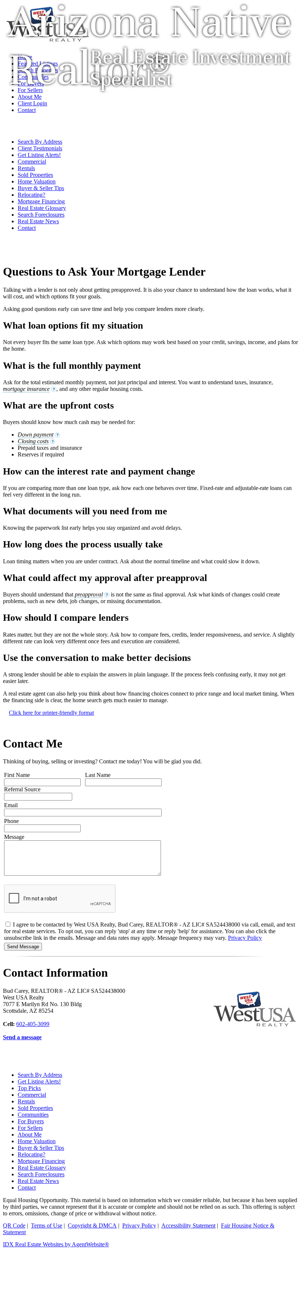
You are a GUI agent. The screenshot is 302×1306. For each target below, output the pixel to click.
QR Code (14, 1225)
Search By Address (40, 142)
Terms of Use (46, 1225)
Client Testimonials (40, 148)
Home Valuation (37, 181)
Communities (33, 1114)
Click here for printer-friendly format (51, 713)
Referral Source (22, 789)
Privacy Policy (245, 938)
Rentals (26, 168)
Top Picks (29, 1088)
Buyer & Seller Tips (41, 188)
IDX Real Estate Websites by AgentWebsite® (56, 1244)
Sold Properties (35, 175)
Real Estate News (38, 221)
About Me (30, 1134)
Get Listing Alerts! (39, 155)
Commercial (32, 161)
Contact (27, 228)
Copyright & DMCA (92, 1225)
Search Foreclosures (41, 214)
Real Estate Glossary (42, 208)
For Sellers (30, 1128)
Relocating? (31, 195)
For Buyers (31, 1121)
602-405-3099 (32, 1024)
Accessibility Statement (188, 1225)
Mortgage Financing (41, 201)
